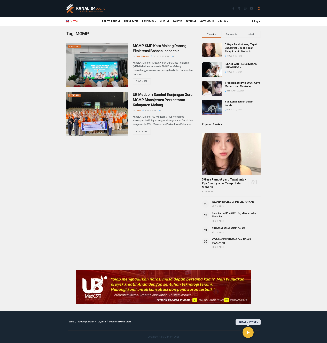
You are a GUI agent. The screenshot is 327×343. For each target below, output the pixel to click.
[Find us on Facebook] (233, 9)
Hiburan (223, 21)
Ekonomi (191, 21)
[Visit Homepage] (85, 8)
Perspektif (131, 21)
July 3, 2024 (150, 110)
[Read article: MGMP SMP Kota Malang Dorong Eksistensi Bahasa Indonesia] (97, 65)
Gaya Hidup (207, 21)
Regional (74, 95)
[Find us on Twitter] (238, 8)
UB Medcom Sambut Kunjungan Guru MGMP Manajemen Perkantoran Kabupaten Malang (162, 99)
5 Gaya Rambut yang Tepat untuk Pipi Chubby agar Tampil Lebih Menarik (241, 48)
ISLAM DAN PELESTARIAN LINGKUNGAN (233, 201)
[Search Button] (259, 8)
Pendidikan (149, 21)
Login (257, 21)
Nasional (74, 46)
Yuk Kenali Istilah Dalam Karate (228, 228)
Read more (143, 80)
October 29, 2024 (160, 56)
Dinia (138, 110)
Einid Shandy (142, 56)
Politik (177, 21)
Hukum (164, 21)
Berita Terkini (111, 21)
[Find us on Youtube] (251, 9)
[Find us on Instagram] (245, 9)
